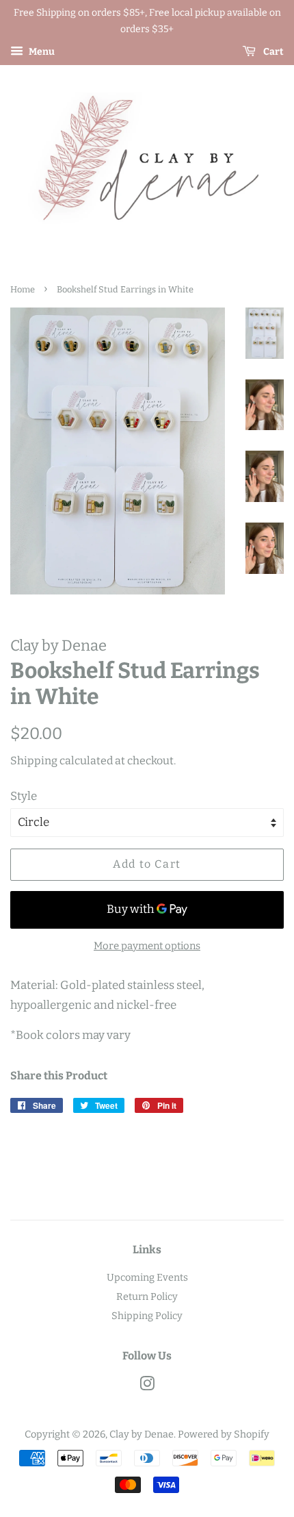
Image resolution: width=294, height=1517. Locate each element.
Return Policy (147, 1296)
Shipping (33, 760)
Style (23, 796)
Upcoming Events (147, 1277)
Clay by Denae (141, 1434)
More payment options (147, 946)
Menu (41, 52)
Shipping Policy (147, 1315)
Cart (272, 52)
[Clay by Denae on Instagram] (147, 1386)
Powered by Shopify (223, 1434)
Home (22, 289)
